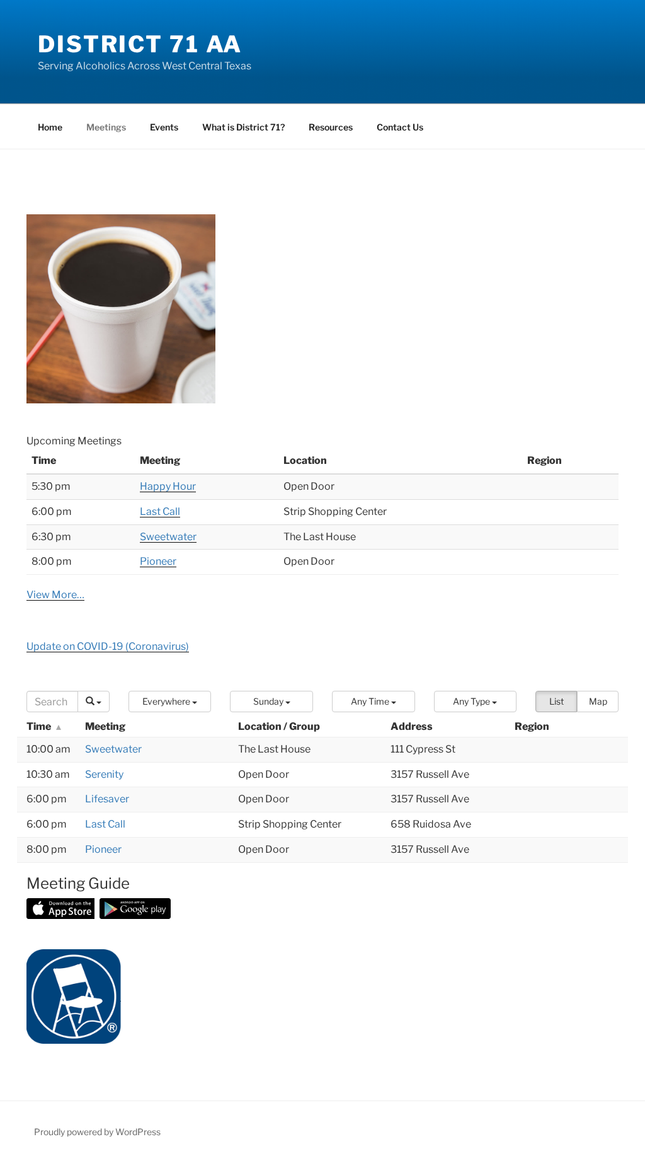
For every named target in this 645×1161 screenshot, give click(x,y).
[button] (170, 701)
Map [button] (598, 701)
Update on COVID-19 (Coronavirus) (107, 646)
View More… (55, 595)
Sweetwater (168, 537)
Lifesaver (107, 799)
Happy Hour (168, 486)
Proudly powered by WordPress (97, 1131)
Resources (331, 127)
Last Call (160, 511)
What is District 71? (243, 127)
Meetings (106, 127)
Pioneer (158, 561)
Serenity (104, 774)
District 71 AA (140, 44)
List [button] (556, 701)
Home (50, 127)
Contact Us (400, 127)
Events (164, 127)
